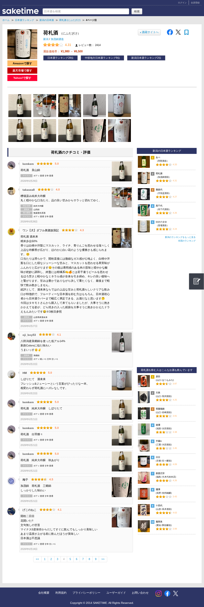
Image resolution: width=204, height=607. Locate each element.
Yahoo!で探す (22, 77)
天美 (158, 392)
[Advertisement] (167, 306)
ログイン (182, 2)
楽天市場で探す (22, 70)
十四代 (159, 505)
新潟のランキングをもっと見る (180, 237)
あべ (158, 157)
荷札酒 (159, 173)
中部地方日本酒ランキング (100, 58)
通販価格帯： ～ (63, 51)
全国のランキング (187, 240)
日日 (158, 457)
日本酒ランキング (57, 58)
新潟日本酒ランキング (144, 58)
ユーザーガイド (116, 592)
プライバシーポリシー (86, 592)
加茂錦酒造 (57, 39)
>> (103, 559)
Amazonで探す (22, 63)
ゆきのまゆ (161, 222)
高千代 (159, 205)
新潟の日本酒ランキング (167, 151)
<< (37, 559)
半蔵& (159, 441)
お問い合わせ (140, 592)
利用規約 (61, 592)
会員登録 (195, 2)
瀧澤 (158, 489)
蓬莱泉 (159, 521)
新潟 (46, 39)
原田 (158, 376)
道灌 (158, 425)
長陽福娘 (160, 409)
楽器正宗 (160, 473)
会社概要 (43, 592)
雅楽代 (159, 189)
